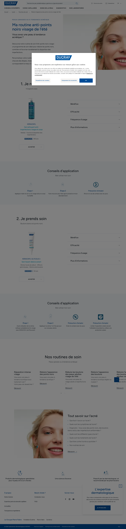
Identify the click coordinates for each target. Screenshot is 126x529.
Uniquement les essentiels (69, 80)
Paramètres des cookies (42, 80)
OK (86, 80)
